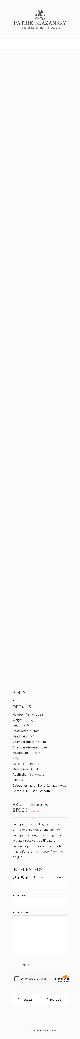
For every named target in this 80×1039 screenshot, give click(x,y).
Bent (41, 785)
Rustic (33, 791)
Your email (20, 895)
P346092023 (54, 999)
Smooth (44, 791)
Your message (22, 913)
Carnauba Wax (56, 785)
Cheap (17, 791)
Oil (25, 791)
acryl (33, 785)
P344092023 (25, 999)
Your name (20, 878)
